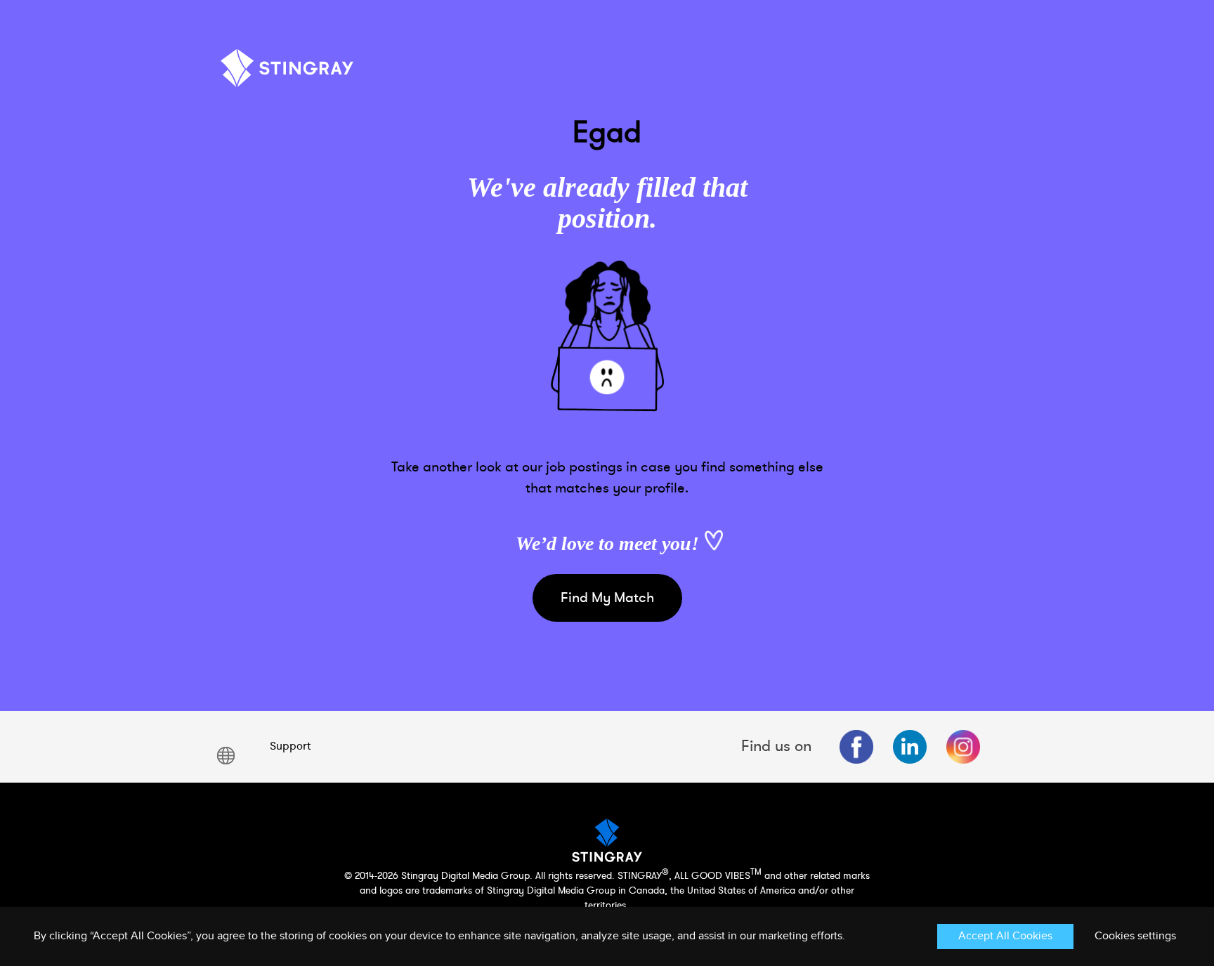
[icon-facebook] (856, 747)
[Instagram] (963, 747)
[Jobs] (287, 73)
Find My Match (607, 597)
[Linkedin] (910, 747)
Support (290, 746)
